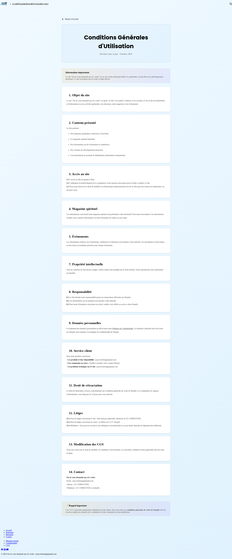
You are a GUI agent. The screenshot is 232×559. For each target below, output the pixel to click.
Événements (38, 4)
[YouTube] (7, 550)
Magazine (29, 4)
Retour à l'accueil (71, 19)
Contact (45, 4)
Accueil (15, 4)
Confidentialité (11, 543)
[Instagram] (5, 550)
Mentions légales (12, 541)
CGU (8, 545)
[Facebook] (2, 550)
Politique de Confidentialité (122, 328)
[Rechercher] (231, 4)
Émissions (22, 4)
